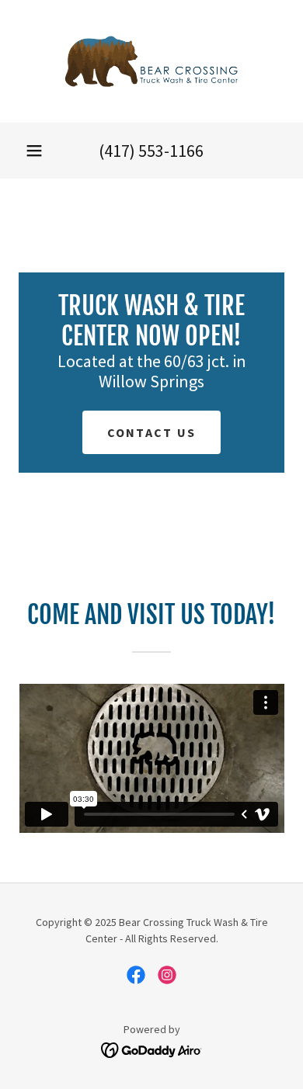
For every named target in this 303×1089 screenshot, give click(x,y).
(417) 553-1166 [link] (151, 150)
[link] (151, 61)
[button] (34, 150)
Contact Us (152, 432)
